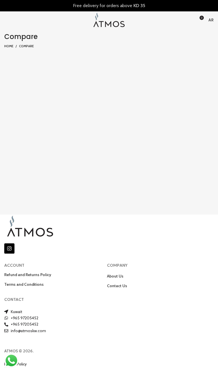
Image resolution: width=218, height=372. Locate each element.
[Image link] (30, 225)
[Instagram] (9, 248)
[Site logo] (109, 19)
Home (8, 46)
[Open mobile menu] (6, 20)
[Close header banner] (211, 5)
